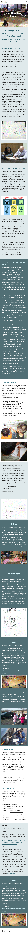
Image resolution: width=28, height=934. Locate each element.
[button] (1, 2)
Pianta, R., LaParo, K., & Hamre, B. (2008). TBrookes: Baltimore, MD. (13, 842)
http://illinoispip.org (8, 808)
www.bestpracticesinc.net (16, 816)
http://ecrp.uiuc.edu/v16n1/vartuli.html (11, 800)
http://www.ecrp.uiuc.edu (19, 819)
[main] (14, 15)
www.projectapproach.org (16, 812)
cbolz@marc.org (11, 873)
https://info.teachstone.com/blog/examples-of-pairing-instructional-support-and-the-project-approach (14, 671)
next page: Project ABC (8, 931)
